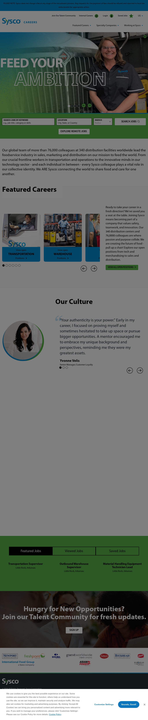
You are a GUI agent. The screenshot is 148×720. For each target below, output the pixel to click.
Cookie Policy (55, 714)
